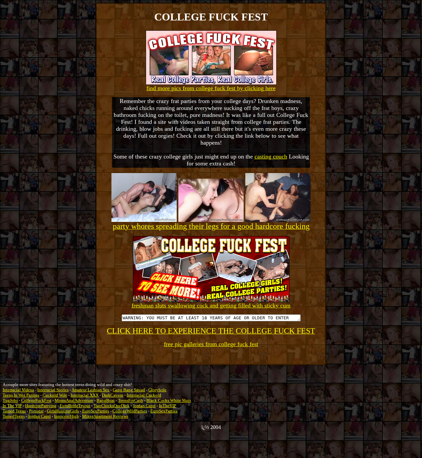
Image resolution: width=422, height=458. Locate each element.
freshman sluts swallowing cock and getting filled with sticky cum (211, 305)
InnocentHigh (66, 416)
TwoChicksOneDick (112, 405)
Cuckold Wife (55, 395)
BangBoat (106, 400)
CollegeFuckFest (36, 400)
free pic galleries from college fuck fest (211, 344)
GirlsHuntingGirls (63, 410)
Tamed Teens (14, 410)
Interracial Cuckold (144, 395)
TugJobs (10, 400)
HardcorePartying (40, 405)
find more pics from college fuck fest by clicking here (211, 88)
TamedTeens (14, 416)
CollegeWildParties (129, 410)
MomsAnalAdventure (74, 400)
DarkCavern (112, 395)
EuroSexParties (95, 410)
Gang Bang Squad (129, 389)
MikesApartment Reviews (105, 416)
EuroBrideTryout (75, 405)
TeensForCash (130, 400)
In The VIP (12, 405)
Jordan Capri (144, 405)
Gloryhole (157, 389)
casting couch (271, 156)
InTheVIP (167, 405)
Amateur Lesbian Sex (90, 389)
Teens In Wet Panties (21, 395)
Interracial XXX (85, 395)
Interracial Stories (53, 389)
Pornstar (36, 410)
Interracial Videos (18, 389)
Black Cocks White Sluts (168, 400)
